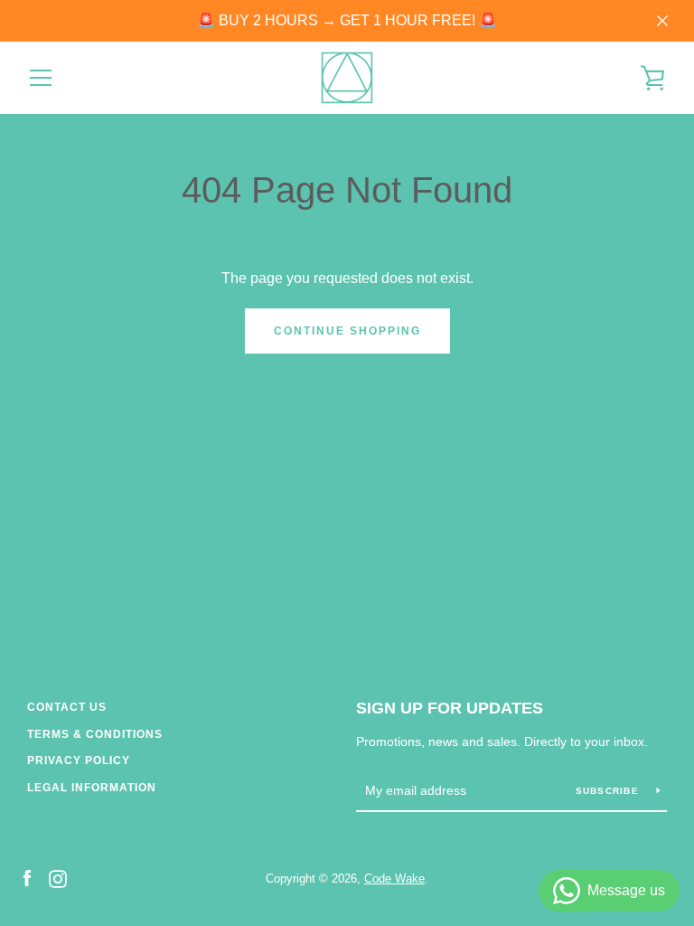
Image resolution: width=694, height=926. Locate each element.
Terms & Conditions (95, 734)
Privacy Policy (78, 760)
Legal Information (91, 787)
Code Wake (394, 878)
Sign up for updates (449, 708)
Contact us (67, 707)
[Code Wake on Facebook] (27, 877)
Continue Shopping (347, 331)
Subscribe (609, 791)
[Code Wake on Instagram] (58, 877)
